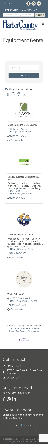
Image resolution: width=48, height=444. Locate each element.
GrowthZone (37, 441)
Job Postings (21, 331)
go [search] (25, 75)
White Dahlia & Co (16, 294)
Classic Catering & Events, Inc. (22, 125)
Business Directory (15, 326)
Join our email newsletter (16, 393)
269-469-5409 (29, 10)
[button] (6, 89)
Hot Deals (14, 328)
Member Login (10, 10)
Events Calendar (33, 326)
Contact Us (9, 3)
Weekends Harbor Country (20, 234)
